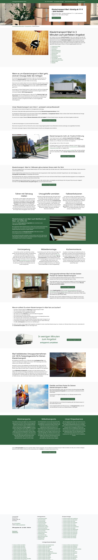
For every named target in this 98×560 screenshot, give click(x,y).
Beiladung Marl (41, 537)
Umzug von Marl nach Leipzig (19, 549)
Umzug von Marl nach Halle (44, 550)
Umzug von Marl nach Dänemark (70, 533)
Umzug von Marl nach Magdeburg (45, 551)
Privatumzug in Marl (54, 148)
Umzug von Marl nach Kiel (43, 547)
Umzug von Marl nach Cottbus (19, 551)
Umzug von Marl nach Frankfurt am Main (22, 558)
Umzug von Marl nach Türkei (69, 524)
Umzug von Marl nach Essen (19, 547)
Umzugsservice (28, 26)
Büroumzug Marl (41, 519)
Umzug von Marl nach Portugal (70, 534)
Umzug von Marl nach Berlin (19, 544)
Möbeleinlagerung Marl (43, 526)
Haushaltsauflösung (73, 146)
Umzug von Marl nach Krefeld (44, 554)
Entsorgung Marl (41, 530)
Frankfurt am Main (70, 150)
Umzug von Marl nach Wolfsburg (70, 557)
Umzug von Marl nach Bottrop (69, 558)
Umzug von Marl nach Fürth (69, 550)
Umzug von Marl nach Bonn (19, 546)
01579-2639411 (17, 523)
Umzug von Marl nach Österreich (70, 532)
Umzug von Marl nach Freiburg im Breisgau (47, 553)
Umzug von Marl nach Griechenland (71, 526)
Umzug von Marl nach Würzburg (70, 551)
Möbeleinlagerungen (56, 56)
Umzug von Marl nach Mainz (44, 555)
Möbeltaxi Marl (41, 533)
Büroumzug (54, 54)
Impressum (14, 531)
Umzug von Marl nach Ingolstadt (70, 547)
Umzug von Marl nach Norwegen (70, 519)
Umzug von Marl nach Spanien (69, 536)
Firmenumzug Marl (42, 522)
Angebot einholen (56, 17)
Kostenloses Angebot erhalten (49, 120)
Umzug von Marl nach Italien (69, 528)
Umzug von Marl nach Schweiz (69, 537)
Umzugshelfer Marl (42, 534)
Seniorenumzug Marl (42, 528)
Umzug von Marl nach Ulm (69, 554)
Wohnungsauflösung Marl (43, 529)
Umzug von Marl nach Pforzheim (70, 555)
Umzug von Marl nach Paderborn (70, 546)
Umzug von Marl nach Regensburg (70, 544)
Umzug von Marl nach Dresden (20, 553)
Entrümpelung (53, 291)
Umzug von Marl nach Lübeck (44, 557)
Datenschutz (15, 532)
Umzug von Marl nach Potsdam (20, 554)
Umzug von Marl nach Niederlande (70, 529)
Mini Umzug (65, 291)
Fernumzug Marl (41, 521)
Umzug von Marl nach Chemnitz (45, 549)
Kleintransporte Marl (42, 532)
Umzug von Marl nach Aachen (44, 546)
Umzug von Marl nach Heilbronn (70, 553)
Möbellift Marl (41, 539)
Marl (54, 61)
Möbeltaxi (54, 53)
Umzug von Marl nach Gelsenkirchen (46, 544)
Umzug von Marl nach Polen (69, 521)
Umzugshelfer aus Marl (25, 260)
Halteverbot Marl (41, 524)
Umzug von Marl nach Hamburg (20, 557)
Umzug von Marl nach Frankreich (70, 530)
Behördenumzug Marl (43, 536)
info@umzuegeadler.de (20, 524)
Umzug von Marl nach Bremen (19, 550)
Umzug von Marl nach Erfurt (44, 558)
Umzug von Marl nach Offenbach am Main (72, 549)
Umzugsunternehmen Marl (19, 1)
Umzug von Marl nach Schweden (70, 522)
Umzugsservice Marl (42, 518)
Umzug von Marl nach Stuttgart (20, 555)
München (58, 254)
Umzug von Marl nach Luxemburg (70, 518)
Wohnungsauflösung (56, 50)
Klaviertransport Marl (42, 525)
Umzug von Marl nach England (69, 525)
